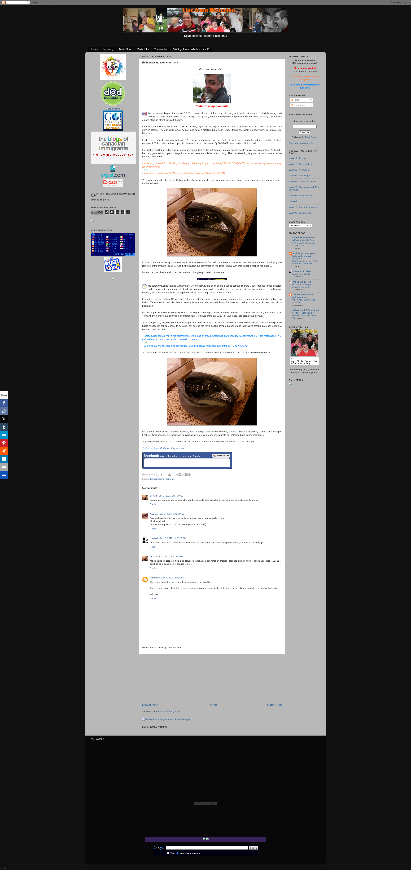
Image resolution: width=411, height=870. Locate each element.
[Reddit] (4, 451)
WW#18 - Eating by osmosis (303, 207)
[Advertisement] (212, 678)
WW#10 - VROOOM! (299, 170)
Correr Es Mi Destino (303, 237)
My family (108, 49)
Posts (296, 100)
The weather (160, 49)
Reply (153, 504)
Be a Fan (221, 456)
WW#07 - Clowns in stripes (302, 181)
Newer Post (150, 704)
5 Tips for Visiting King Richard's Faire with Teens (304, 314)
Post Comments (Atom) (168, 711)
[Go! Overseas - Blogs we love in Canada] (113, 130)
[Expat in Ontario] (113, 177)
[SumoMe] (4, 475)
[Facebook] (4, 403)
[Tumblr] (4, 427)
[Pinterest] (4, 443)
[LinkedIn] (4, 459)
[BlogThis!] (180, 474)
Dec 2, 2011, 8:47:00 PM (170, 556)
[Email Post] (169, 474)
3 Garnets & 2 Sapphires (305, 310)
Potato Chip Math (301, 271)
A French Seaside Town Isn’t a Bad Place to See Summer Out (303, 243)
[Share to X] (183, 474)
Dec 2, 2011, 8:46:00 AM (171, 514)
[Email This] (177, 474)
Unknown (155, 578)
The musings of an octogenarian (302, 295)
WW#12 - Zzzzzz (297, 158)
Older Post (274, 704)
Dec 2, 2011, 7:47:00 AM (171, 496)
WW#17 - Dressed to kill (301, 164)
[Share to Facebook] (186, 474)
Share (3, 868)
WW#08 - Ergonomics (300, 213)
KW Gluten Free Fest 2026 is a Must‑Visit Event (304, 262)
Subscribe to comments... (302, 143)
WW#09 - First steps (299, 175)
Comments (299, 105)
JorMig (153, 496)
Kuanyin (154, 538)
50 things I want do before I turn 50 (191, 49)
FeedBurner (311, 137)
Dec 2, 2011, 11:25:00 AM (173, 538)
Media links (143, 49)
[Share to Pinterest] (189, 474)
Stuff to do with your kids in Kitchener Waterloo (303, 256)
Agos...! (154, 514)
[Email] (4, 467)
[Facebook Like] (4, 411)
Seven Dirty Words (301, 274)
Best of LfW (125, 49)
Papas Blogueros (301, 282)
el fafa (153, 556)
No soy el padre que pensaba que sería (301, 285)
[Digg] (4, 435)
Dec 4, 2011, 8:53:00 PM (173, 578)
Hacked (293, 201)
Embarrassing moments (173, 448)
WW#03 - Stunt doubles (301, 195)
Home (94, 49)
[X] (4, 419)
